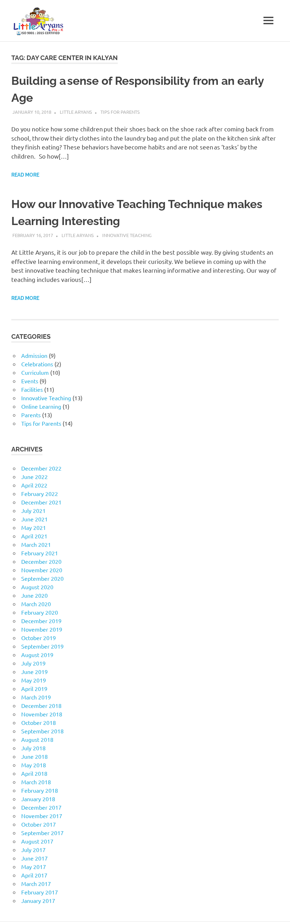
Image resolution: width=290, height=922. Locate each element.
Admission (34, 355)
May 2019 (33, 680)
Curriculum (35, 372)
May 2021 (33, 527)
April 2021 (34, 535)
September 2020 (42, 578)
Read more (25, 175)
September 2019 (42, 646)
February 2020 (39, 612)
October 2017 (38, 824)
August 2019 (37, 654)
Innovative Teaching (127, 235)
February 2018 (39, 790)
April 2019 (34, 688)
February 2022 (39, 493)
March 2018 (36, 781)
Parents (31, 414)
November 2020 (41, 569)
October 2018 (38, 722)
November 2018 (41, 713)
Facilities (32, 389)
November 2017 (41, 815)
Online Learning (41, 406)
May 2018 (33, 764)
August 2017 (37, 841)
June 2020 (34, 595)
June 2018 (34, 756)
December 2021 (41, 502)
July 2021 (33, 510)
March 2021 (36, 544)
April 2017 (34, 875)
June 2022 (34, 476)
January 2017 (38, 900)
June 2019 (34, 671)
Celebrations (37, 363)
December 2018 (41, 705)
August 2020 (37, 586)
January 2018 (38, 798)
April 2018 (34, 773)
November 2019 (41, 629)
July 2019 (33, 663)
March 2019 (36, 697)
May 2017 (33, 866)
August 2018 (37, 739)
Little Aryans (76, 112)
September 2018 (42, 730)
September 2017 (42, 832)
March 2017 (36, 883)
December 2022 (41, 468)
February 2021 (39, 552)
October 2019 (38, 637)
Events (29, 380)
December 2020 (41, 561)
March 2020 (36, 603)
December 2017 (41, 807)
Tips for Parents (120, 112)
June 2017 (34, 858)
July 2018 (33, 747)
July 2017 (33, 849)
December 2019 (41, 620)
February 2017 (39, 892)
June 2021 (34, 518)
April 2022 (34, 485)
